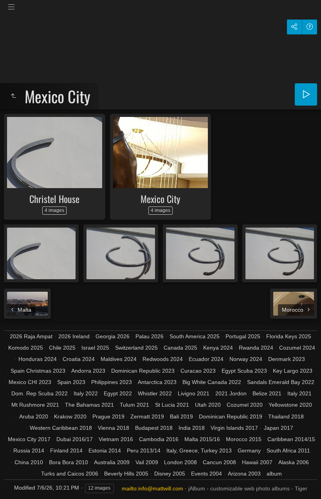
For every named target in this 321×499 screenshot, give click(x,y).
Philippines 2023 (111, 382)
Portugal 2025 (242, 336)
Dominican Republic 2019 (230, 416)
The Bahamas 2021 (89, 405)
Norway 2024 (245, 359)
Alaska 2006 (293, 462)
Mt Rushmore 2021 (35, 405)
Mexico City (160, 199)
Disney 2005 (169, 473)
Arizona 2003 (244, 473)
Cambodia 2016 (159, 439)
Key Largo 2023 (292, 371)
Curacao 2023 (198, 371)
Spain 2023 (71, 382)
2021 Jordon (231, 393)
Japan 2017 (278, 428)
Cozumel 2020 (245, 405)
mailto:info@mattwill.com (152, 488)
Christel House (54, 199)
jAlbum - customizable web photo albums (239, 488)
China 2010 (28, 462)
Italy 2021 (299, 393)
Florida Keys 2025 (288, 336)
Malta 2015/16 (202, 439)
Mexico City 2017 (29, 439)
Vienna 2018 (113, 428)
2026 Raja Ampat (31, 336)
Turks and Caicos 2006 (69, 473)
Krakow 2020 (70, 416)
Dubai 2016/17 (74, 439)
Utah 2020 (208, 405)
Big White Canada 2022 (211, 382)
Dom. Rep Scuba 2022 (39, 393)
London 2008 (180, 462)
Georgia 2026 (113, 336)
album (274, 473)
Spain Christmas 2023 (38, 371)
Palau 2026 (149, 336)
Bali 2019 (181, 416)
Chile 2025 (62, 348)
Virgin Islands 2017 (234, 428)
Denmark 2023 (286, 359)
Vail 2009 (146, 462)
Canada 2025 (180, 348)
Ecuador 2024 (206, 359)
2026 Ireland (74, 336)
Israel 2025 (95, 348)
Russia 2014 (28, 450)
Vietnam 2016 (116, 439)
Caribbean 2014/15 (291, 439)
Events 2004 (206, 473)
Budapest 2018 (154, 428)
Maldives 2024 (119, 359)
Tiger (301, 488)
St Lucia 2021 (172, 405)
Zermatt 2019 (147, 416)
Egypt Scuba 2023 (244, 371)
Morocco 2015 (243, 439)
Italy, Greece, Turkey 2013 (199, 450)
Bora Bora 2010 (68, 462)
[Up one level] (13, 96)
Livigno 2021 (193, 393)
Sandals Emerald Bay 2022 (280, 382)
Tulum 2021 (134, 405)
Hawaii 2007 (257, 462)
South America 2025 (195, 336)
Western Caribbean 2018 (61, 428)
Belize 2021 (266, 393)
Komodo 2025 (25, 348)
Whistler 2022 (155, 393)
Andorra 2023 (88, 371)
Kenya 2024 (218, 348)
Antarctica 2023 (157, 382)
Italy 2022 (86, 393)
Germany (249, 450)
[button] (15, 483)
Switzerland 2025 (136, 348)
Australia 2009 (112, 462)
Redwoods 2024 (162, 359)
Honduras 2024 (37, 359)
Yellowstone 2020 (290, 405)
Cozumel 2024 (297, 348)
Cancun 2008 (219, 462)
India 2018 (192, 428)
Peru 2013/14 (143, 450)
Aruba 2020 (33, 416)
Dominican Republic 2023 (143, 371)
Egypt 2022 (118, 393)
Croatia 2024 (79, 359)
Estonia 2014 (104, 450)
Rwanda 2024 (256, 348)
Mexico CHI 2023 (30, 382)
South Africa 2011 (288, 450)
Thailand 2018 (286, 416)
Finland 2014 (66, 450)
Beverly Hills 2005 (126, 473)
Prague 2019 (108, 416)
